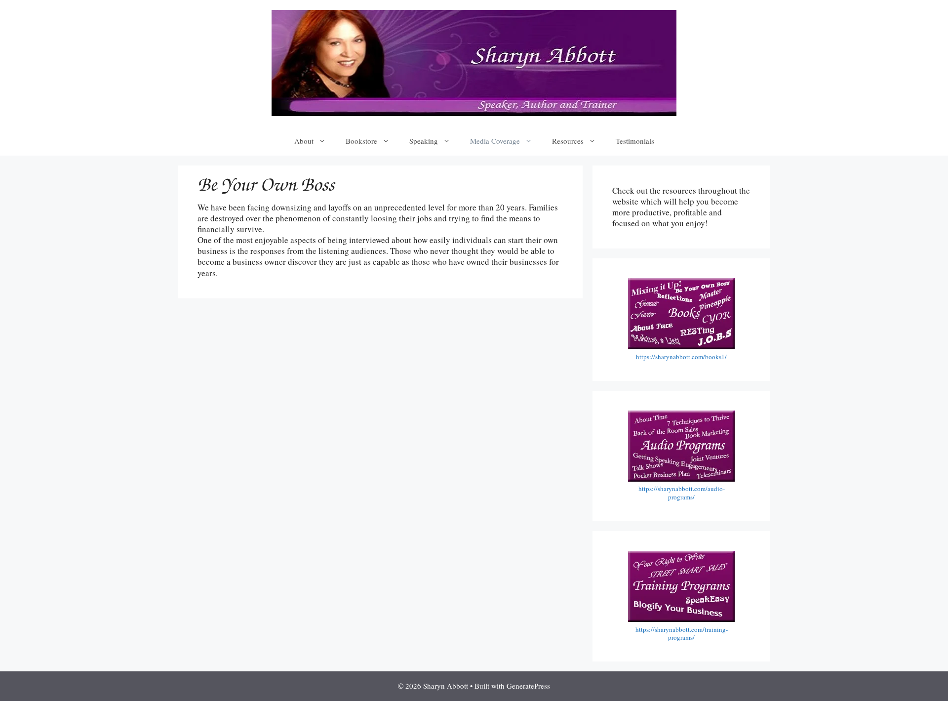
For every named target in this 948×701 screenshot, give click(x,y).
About (304, 141)
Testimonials (635, 141)
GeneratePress (528, 686)
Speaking (423, 141)
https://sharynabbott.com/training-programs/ (681, 633)
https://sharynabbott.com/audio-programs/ (681, 492)
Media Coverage (495, 141)
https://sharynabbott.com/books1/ (681, 356)
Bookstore (361, 141)
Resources (568, 141)
